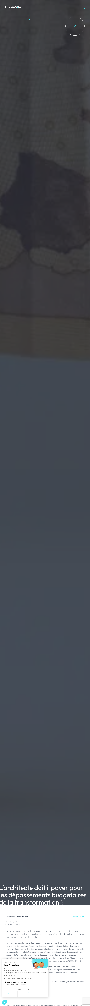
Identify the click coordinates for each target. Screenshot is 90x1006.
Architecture (79, 916)
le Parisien (54, 931)
